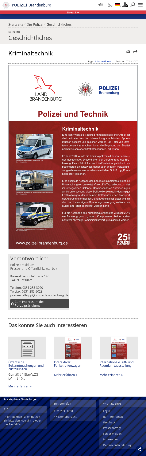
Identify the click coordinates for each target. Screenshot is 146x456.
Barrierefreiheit (113, 416)
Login (106, 411)
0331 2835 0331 (63, 411)
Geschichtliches (59, 23)
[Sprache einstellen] (117, 5)
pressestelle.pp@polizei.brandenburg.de (39, 295)
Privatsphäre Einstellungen (21, 399)
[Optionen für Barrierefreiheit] (109, 5)
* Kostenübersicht (65, 416)
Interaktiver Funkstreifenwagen (67, 363)
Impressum (110, 439)
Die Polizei (35, 23)
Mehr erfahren (18, 386)
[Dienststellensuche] (101, 5)
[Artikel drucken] (128, 51)
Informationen (103, 61)
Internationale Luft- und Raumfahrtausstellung (117, 363)
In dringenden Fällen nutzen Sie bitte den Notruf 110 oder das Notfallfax (22, 420)
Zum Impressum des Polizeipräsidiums (29, 304)
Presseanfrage (112, 428)
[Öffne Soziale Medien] (139, 449)
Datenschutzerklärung (117, 445)
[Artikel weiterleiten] (134, 51)
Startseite (15, 23)
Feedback (109, 422)
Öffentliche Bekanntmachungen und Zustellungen (26, 365)
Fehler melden (112, 433)
